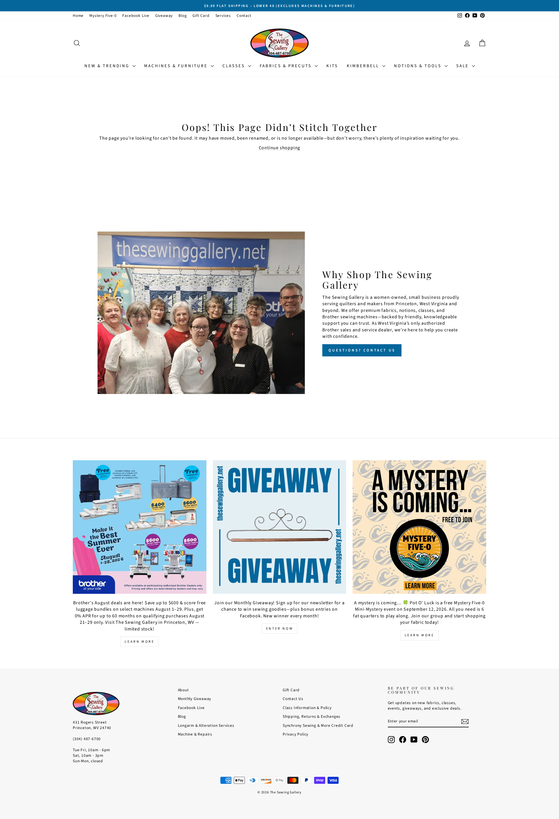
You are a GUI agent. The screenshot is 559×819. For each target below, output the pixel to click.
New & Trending (107, 66)
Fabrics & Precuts (286, 66)
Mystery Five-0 (102, 15)
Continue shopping (279, 148)
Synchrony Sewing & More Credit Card (318, 725)
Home (78, 15)
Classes (234, 66)
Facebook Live (135, 15)
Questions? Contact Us (361, 350)
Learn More (139, 641)
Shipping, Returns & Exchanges (311, 716)
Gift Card (200, 15)
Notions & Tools (418, 66)
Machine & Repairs (195, 734)
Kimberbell (364, 66)
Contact (244, 15)
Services (223, 15)
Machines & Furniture (176, 66)
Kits (332, 66)
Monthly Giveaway (194, 698)
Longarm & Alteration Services (206, 725)
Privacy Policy (295, 734)
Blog (182, 15)
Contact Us (293, 698)
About (183, 690)
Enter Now (279, 628)
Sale (463, 66)
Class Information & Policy (307, 707)
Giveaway (164, 15)
